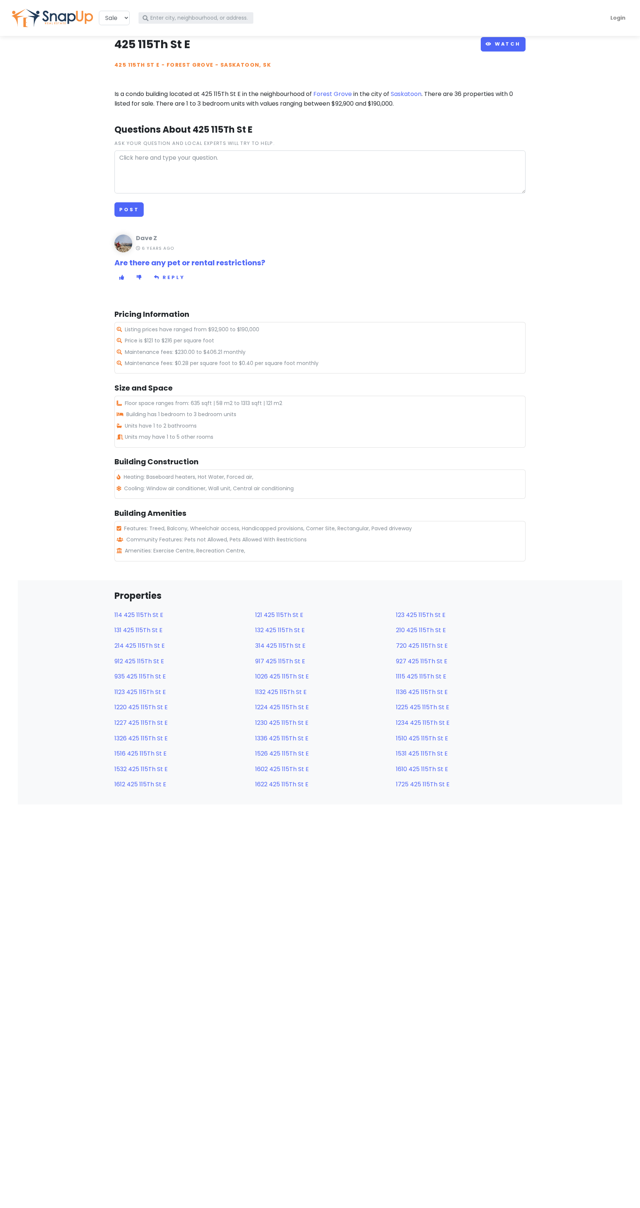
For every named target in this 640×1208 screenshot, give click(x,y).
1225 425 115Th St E (422, 707)
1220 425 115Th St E (141, 707)
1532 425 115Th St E (141, 769)
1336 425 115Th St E (282, 738)
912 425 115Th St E (139, 661)
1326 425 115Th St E (141, 738)
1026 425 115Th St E (282, 676)
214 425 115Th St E (139, 645)
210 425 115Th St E (421, 630)
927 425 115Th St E (421, 661)
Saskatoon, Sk (245, 65)
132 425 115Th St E (280, 630)
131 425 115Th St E (138, 630)
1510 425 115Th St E (422, 738)
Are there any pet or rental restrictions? (189, 263)
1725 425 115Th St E (423, 784)
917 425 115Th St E (280, 661)
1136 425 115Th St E (422, 692)
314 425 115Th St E (280, 645)
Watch (506, 44)
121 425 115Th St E (279, 615)
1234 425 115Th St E (423, 723)
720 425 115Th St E (422, 645)
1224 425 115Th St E (282, 707)
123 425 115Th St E (421, 615)
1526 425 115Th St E (282, 753)
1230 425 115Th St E (282, 723)
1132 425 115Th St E (281, 692)
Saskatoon (406, 94)
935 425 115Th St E (140, 676)
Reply (172, 277)
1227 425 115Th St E (141, 723)
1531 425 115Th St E (422, 753)
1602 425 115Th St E (282, 769)
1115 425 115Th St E (421, 676)
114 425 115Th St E (138, 615)
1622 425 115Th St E (282, 784)
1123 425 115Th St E (140, 692)
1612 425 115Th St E (140, 784)
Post (129, 209)
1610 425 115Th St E (422, 769)
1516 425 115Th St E (140, 753)
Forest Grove (190, 65)
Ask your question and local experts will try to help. (194, 143)
